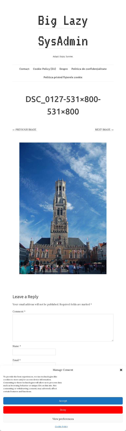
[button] (121, 370)
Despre (63, 68)
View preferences (63, 418)
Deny (63, 409)
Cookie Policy (61, 426)
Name (17, 346)
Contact (24, 68)
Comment (19, 311)
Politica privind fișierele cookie (62, 77)
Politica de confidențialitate (89, 68)
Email (17, 360)
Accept (63, 400)
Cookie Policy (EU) (44, 68)
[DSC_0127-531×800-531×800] (63, 208)
